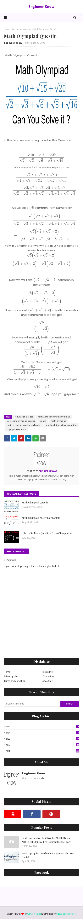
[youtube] (12, 814)
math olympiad (58, 420)
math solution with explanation (61, 425)
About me (47, 681)
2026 (42, 726)
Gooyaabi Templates (66, 913)
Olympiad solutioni (21, 29)
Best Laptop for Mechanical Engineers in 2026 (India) (48, 855)
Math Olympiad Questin (35, 502)
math (43, 420)
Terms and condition (14, 681)
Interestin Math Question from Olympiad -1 (47, 533)
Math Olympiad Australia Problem (41, 517)
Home (7, 29)
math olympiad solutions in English (24, 425)
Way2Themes (34, 913)
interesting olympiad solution (21, 420)
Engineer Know (41, 6)
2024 (42, 732)
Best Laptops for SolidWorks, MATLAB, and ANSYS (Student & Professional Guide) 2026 (46, 839)
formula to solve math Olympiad (54, 416)
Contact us (48, 676)
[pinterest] (51, 814)
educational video (24, 416)
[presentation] (41, 158)
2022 (42, 745)
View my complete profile (33, 778)
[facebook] (32, 814)
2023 (42, 738)
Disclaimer (47, 671)
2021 (42, 751)
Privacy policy (11, 676)
